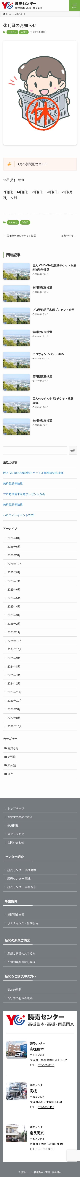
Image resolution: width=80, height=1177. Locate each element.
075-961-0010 (46, 1065)
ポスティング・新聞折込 (22, 923)
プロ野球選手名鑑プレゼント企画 (24, 494)
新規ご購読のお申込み (21, 953)
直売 (10, 773)
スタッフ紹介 (15, 833)
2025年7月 (13, 581)
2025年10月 (14, 563)
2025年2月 (13, 623)
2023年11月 (14, 692)
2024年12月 (14, 640)
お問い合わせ (15, 842)
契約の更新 (14, 989)
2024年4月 (13, 674)
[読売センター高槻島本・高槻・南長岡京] (22, 5)
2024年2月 (13, 683)
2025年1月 (13, 632)
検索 (73, 450)
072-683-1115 (46, 1107)
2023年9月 (13, 709)
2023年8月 (13, 717)
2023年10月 (14, 700)
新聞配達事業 (15, 914)
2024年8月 (13, 666)
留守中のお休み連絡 (20, 998)
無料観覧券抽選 (13, 483)
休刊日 (24, 32)
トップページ (15, 808)
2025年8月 (13, 572)
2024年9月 (13, 658)
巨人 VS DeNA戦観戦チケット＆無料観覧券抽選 (33, 472)
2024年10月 (14, 649)
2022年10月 (14, 726)
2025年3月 (13, 615)
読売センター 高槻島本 (21, 870)
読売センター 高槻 (19, 878)
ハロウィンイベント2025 (18, 515)
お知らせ (12, 32)
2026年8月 (13, 538)
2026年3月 (13, 555)
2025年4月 (13, 606)
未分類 (11, 765)
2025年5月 (13, 597)
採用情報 (13, 825)
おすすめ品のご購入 (20, 817)
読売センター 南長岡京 (21, 887)
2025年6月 (13, 589)
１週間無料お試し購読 (21, 962)
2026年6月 (13, 546)
